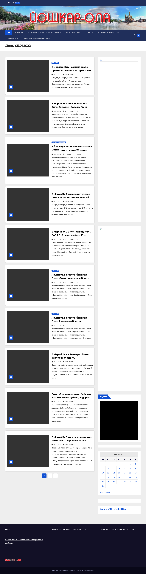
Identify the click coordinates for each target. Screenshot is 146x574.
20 (119, 477)
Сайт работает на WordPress (61, 570)
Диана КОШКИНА (71, 74)
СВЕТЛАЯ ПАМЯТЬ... (113, 508)
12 (114, 473)
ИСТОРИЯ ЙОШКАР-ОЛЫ (108, 33)
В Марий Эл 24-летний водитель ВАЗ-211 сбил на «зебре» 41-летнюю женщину (71, 235)
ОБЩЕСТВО (13, 38)
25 (108, 482)
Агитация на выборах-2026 (37, 38)
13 (119, 473)
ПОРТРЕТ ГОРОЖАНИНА (58, 142)
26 (114, 482)
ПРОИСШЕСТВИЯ (73, 33)
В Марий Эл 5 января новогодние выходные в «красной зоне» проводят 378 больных (72, 440)
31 (103, 486)
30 (136, 482)
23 (136, 477)
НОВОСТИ (19, 33)
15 (130, 473)
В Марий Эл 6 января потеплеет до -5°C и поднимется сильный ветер (71, 197)
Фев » (107, 492)
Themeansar (90, 570)
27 (119, 482)
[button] (135, 35)
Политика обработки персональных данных (69, 529)
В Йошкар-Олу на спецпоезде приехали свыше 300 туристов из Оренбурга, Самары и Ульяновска (72, 70)
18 (108, 477)
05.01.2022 (58, 74)
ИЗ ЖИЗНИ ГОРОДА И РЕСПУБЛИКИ (44, 33)
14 (125, 473)
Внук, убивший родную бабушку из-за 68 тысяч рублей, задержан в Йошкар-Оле (72, 397)
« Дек (102, 492)
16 (136, 473)
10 (103, 473)
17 (103, 477)
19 (114, 477)
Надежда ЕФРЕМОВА (73, 154)
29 (130, 482)
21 (125, 477)
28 (125, 482)
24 (103, 482)
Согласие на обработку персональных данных (116, 529)
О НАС (8, 529)
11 (108, 473)
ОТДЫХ (88, 33)
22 (130, 477)
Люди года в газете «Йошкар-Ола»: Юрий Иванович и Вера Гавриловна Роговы (70, 278)
